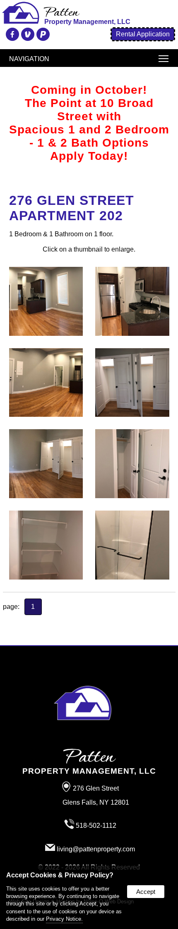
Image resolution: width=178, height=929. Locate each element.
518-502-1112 (96, 825)
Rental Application (143, 34)
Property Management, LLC (89, 762)
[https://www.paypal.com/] (42, 36)
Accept (145, 891)
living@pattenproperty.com (96, 849)
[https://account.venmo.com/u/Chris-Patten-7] (26, 36)
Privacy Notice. (64, 919)
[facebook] (11, 36)
